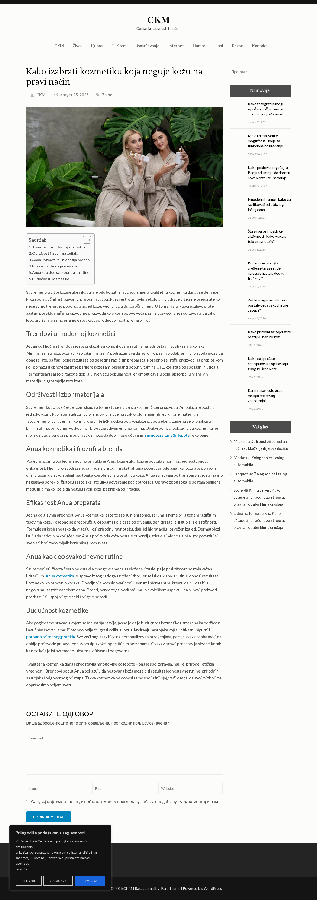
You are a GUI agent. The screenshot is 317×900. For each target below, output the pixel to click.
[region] (60, 858)
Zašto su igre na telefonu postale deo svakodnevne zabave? (268, 305)
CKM (158, 19)
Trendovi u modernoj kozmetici (58, 247)
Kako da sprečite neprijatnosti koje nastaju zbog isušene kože (268, 363)
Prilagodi (28, 881)
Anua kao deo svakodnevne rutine (60, 272)
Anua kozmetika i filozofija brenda (61, 259)
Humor (199, 45)
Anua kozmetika (59, 575)
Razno (237, 45)
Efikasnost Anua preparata (54, 266)
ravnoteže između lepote (167, 435)
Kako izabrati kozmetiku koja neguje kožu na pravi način (114, 76)
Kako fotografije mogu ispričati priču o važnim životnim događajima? (266, 109)
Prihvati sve (89, 881)
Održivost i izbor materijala (55, 253)
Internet (176, 45)
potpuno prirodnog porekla (50, 636)
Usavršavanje (147, 45)
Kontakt (259, 45)
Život (77, 45)
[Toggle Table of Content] (84, 240)
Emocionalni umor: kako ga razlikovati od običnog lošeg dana (269, 204)
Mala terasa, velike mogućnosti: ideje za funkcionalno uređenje (265, 140)
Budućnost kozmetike (50, 279)
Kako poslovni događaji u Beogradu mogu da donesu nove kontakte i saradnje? (269, 172)
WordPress (213, 888)
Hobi (218, 45)
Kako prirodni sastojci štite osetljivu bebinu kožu (269, 334)
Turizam (119, 45)
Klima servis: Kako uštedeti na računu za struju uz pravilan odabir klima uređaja (259, 497)
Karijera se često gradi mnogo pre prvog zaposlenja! (265, 395)
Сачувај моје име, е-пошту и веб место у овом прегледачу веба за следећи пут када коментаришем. (125, 801)
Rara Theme (170, 888)
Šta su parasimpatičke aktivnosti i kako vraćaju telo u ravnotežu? (267, 236)
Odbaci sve (58, 881)
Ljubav (97, 45)
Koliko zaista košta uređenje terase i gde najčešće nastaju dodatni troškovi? (267, 270)
